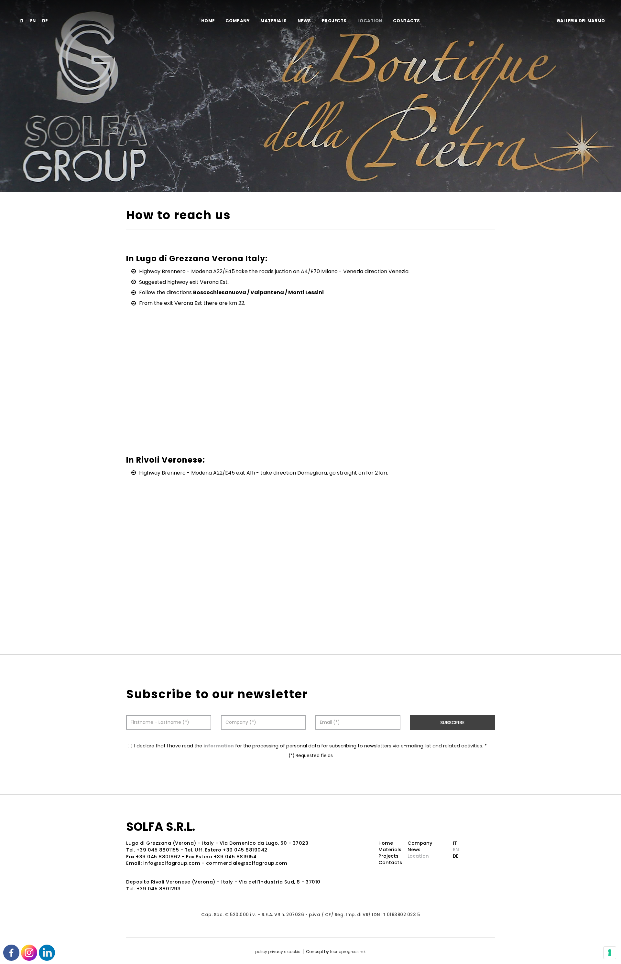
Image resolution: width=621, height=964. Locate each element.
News (304, 21)
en (33, 21)
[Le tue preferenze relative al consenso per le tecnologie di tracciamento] (610, 953)
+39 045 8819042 (245, 850)
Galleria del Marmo (581, 21)
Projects (334, 21)
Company (237, 21)
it (21, 21)
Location (369, 21)
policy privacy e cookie (277, 951)
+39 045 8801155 (157, 850)
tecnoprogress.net (348, 951)
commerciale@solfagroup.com (247, 863)
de (45, 21)
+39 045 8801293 (158, 888)
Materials (273, 21)
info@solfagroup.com (172, 863)
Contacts (406, 21)
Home (208, 21)
